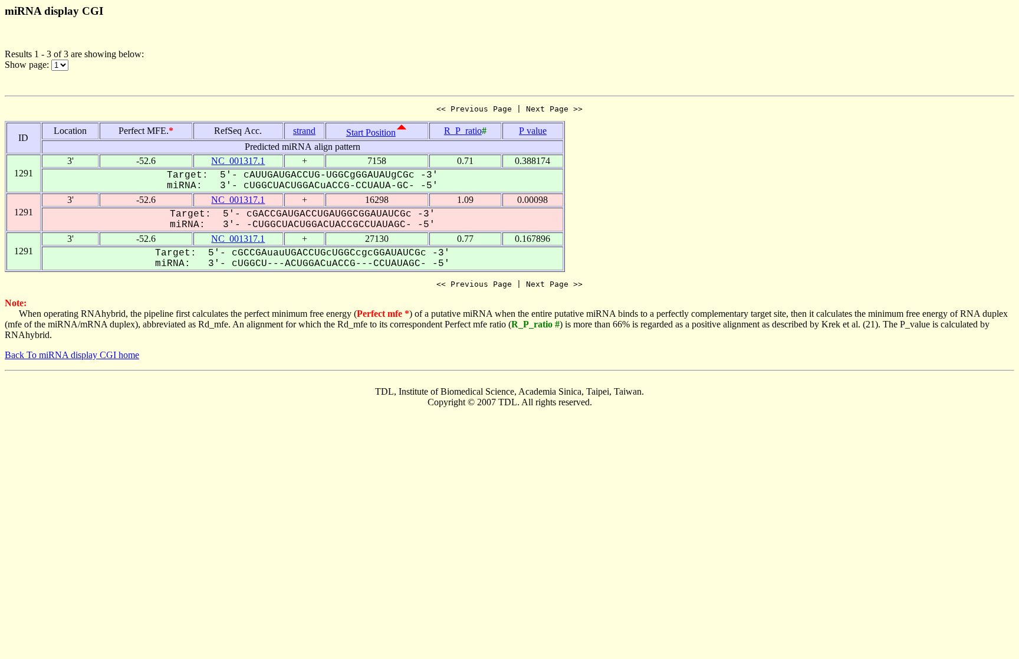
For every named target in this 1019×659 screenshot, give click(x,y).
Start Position (371, 132)
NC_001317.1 (238, 161)
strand (304, 131)
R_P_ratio (463, 131)
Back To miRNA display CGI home (72, 355)
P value (533, 131)
